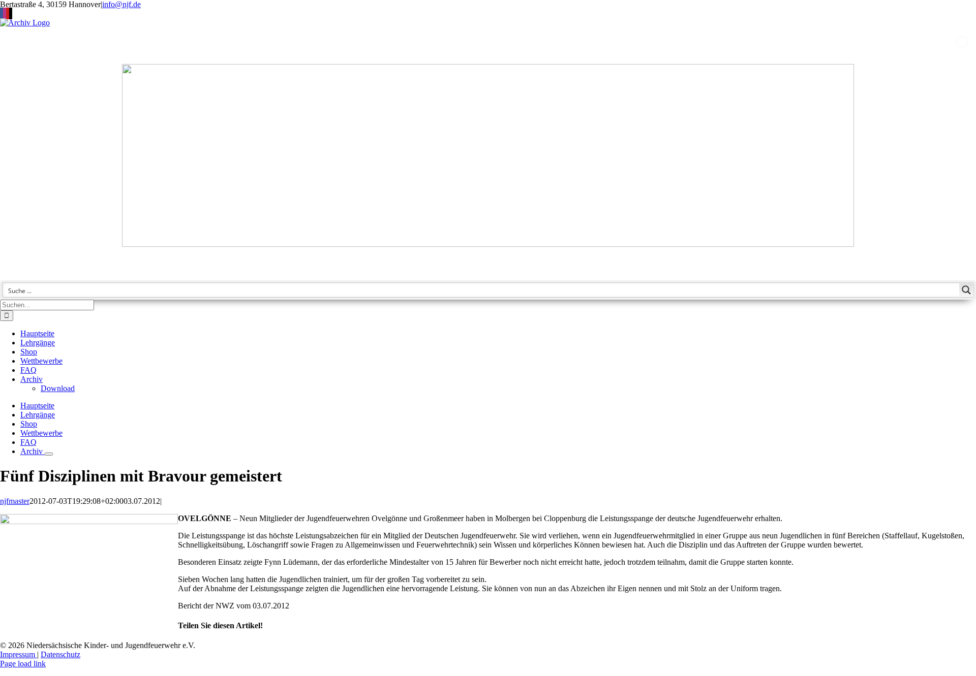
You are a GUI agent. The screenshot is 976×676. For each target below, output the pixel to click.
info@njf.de (121, 4)
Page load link (23, 663)
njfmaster (14, 501)
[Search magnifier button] (966, 290)
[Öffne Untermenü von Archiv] (49, 454)
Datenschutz (60, 654)
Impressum (18, 654)
